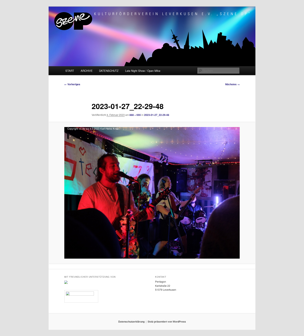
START (69, 71)
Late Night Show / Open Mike (142, 71)
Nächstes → (232, 84)
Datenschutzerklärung (131, 321)
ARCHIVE (87, 71)
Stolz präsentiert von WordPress (167, 321)
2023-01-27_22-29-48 (156, 115)
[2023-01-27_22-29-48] (152, 193)
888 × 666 (135, 115)
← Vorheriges (72, 84)
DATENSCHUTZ (108, 71)
